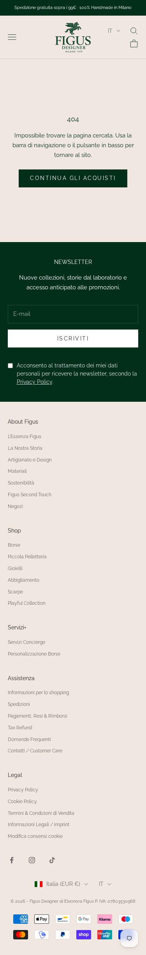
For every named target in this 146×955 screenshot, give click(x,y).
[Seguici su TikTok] (52, 860)
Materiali (17, 471)
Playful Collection (27, 603)
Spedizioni (19, 704)
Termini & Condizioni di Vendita (41, 813)
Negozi (15, 506)
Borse (14, 545)
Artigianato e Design (30, 460)
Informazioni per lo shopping (38, 692)
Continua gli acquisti (73, 178)
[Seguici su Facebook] (12, 860)
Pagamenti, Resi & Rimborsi (37, 716)
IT (110, 31)
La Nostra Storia (25, 448)
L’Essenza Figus (24, 436)
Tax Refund (20, 728)
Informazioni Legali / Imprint (38, 824)
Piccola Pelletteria (27, 556)
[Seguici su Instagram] (32, 860)
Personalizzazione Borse (34, 654)
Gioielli (15, 568)
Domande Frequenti (29, 739)
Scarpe (15, 592)
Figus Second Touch (29, 494)
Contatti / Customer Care (35, 751)
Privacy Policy (34, 382)
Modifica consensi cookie (35, 836)
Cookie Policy (22, 801)
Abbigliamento (23, 580)
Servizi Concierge (26, 642)
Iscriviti (73, 338)
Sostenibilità (21, 483)
